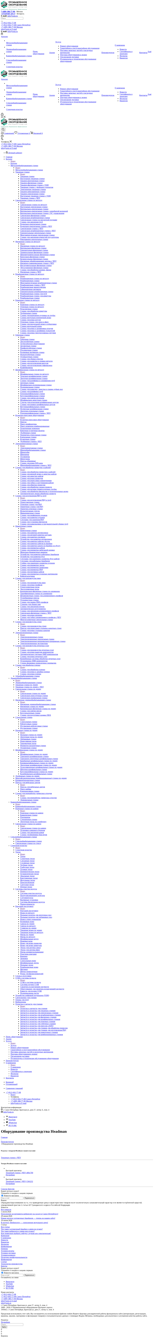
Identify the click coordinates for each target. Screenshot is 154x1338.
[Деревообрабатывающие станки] (19, 47)
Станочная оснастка (23, 850)
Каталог (14, 163)
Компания (5, 1236)
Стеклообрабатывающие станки (28, 841)
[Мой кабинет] (2, 34)
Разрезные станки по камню (31, 813)
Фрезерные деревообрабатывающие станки (38, 704)
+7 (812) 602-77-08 (8, 23)
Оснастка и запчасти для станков (33, 1008)
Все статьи (5, 1227)
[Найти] (2, 21)
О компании (16, 1067)
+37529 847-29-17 (8, 14)
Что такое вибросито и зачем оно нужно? (18, 1231)
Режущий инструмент (29, 911)
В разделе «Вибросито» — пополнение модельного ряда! (24, 1223)
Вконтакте (13, 1117)
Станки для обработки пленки (32, 670)
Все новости (6, 1209)
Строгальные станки (28, 722)
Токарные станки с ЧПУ (11, 1158)
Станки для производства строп (33, 626)
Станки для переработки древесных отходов (38, 798)
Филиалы (5, 1244)
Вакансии (5, 1242)
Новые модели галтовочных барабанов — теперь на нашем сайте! (28, 1218)
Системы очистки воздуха (31, 893)
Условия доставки (8, 1253)
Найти (4, 1327)
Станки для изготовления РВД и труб (35, 500)
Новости (4, 1240)
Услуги (13, 1045)
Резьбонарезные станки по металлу (34, 278)
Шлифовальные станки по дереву (34, 754)
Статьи (4, 1262)
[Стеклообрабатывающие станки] (19, 58)
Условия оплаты (7, 1251)
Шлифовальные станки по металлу (34, 374)
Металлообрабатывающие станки (29, 170)
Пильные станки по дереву (31, 735)
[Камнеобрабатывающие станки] (19, 54)
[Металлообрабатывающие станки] (19, 41)
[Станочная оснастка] (19, 64)
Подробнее (10, 1175)
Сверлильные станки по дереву (33, 693)
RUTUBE (13, 1125)
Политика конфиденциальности (14, 1257)
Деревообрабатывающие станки (28, 683)
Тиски (22, 856)
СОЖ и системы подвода (30, 982)
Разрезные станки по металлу (32, 305)
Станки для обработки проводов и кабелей (37, 472)
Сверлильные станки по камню (33, 828)
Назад (13, 161)
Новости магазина (11, 1196)
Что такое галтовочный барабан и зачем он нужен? (22, 1229)
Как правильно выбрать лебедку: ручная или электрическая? (26, 1233)
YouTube (12, 1120)
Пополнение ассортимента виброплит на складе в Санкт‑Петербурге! (29, 1214)
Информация (6, 1246)
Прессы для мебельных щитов (32, 787)
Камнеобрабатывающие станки (28, 806)
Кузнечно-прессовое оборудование (34, 420)
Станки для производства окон (33, 583)
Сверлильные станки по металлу (33, 205)
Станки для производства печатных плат (37, 650)
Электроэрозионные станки (31, 637)
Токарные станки (27, 176)
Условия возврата (8, 1255)
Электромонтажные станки (31, 448)
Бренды (4, 1266)
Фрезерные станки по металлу (32, 246)
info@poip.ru (12, 16)
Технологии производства (11, 1264)
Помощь (4, 1249)
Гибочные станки (27, 339)
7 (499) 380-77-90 (8, 12)
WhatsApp (13, 1123)
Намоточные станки (28, 530)
